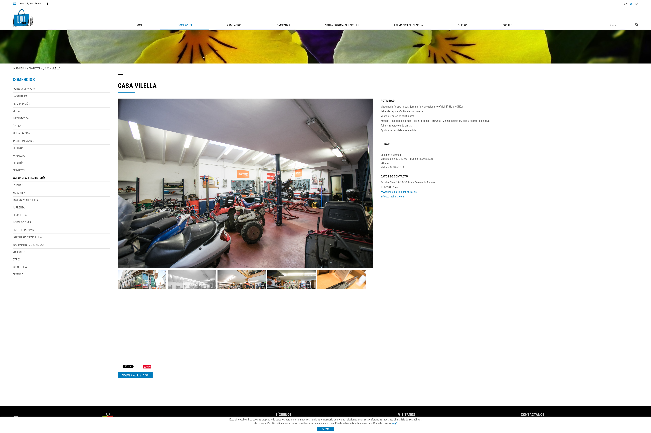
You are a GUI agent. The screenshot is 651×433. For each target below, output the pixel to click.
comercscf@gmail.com (29, 3)
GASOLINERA (20, 96)
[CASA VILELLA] (245, 183)
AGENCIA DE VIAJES (24, 89)
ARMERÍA (18, 274)
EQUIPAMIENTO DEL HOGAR (28, 245)
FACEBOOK (48, 3)
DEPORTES (19, 170)
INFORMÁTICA (21, 118)
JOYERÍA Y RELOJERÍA (25, 200)
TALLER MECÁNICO (23, 141)
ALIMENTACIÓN (21, 103)
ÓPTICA (17, 126)
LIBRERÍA (18, 163)
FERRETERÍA (20, 215)
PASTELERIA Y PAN (23, 230)
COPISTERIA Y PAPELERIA (27, 237)
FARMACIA (19, 155)
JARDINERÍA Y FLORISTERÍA (28, 68)
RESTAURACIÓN (21, 133)
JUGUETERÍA (20, 267)
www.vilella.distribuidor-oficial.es (399, 192)
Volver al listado (135, 375)
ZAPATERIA (19, 193)
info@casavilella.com (392, 196)
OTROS (17, 259)
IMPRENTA (19, 207)
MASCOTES (19, 252)
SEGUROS (18, 148)
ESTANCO (18, 185)
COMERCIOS (24, 79)
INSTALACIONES (22, 222)
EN (636, 3)
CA (625, 3)
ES (631, 3)
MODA (16, 111)
